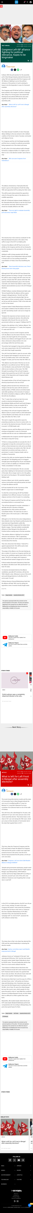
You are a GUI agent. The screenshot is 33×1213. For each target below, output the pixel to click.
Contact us (16, 1195)
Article (4, 772)
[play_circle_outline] (14, 680)
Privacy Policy (16, 1196)
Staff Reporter (9, 791)
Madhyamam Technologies (14, 1207)
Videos (3, 689)
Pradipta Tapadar (10, 66)
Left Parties (16, 1013)
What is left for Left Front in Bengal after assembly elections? (15, 779)
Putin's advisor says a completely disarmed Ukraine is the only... (13, 695)
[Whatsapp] (18, 70)
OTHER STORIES (5, 670)
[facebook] (12, 70)
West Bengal (6, 45)
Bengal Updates (9, 595)
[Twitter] (15, 70)
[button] (2, 2)
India (31, 684)
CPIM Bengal (5, 1016)
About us (16, 1193)
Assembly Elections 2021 (19, 595)
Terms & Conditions (16, 1198)
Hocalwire (27, 1207)
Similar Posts (5, 1117)
